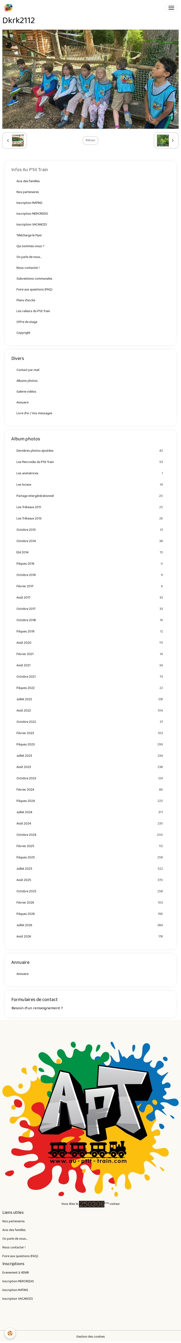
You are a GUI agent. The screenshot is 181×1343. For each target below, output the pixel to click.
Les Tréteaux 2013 (89, 518)
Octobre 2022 (89, 722)
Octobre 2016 (89, 575)
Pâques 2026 (89, 914)
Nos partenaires (27, 192)
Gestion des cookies (90, 1336)
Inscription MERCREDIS (32, 213)
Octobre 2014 (89, 541)
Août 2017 (89, 597)
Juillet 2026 (89, 925)
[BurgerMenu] (171, 8)
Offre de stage (26, 322)
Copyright (23, 332)
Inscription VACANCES (31, 224)
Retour (90, 140)
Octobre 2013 (89, 530)
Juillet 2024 (89, 812)
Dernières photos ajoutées (89, 451)
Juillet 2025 (89, 869)
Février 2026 (89, 902)
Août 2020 (89, 643)
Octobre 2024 (89, 835)
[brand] (9, 8)
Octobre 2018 (89, 620)
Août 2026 (89, 936)
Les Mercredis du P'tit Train (89, 462)
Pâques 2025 (89, 857)
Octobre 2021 (89, 677)
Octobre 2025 (89, 891)
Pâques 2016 (89, 564)
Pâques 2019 (89, 631)
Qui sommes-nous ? (30, 246)
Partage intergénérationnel (89, 496)
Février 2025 (89, 846)
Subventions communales (34, 278)
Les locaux (89, 484)
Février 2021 (89, 654)
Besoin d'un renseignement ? (37, 1008)
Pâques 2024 (89, 801)
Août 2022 (89, 710)
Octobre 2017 (89, 609)
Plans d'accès (25, 300)
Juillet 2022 (89, 699)
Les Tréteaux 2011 (89, 507)
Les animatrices (89, 473)
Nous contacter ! (28, 267)
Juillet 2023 (89, 756)
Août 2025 (89, 880)
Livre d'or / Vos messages (34, 413)
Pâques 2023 (89, 744)
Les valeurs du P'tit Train (33, 311)
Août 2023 (89, 767)
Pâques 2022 (89, 688)
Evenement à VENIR (15, 1272)
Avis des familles (28, 181)
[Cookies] (10, 1333)
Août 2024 (89, 823)
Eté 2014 (89, 552)
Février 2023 (89, 733)
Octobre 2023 (89, 778)
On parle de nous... (28, 257)
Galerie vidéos (26, 391)
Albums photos (27, 380)
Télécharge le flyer (29, 235)
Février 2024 (89, 789)
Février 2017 (89, 586)
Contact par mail (27, 370)
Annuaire (22, 402)
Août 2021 (89, 665)
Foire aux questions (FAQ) (34, 289)
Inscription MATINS (29, 202)
